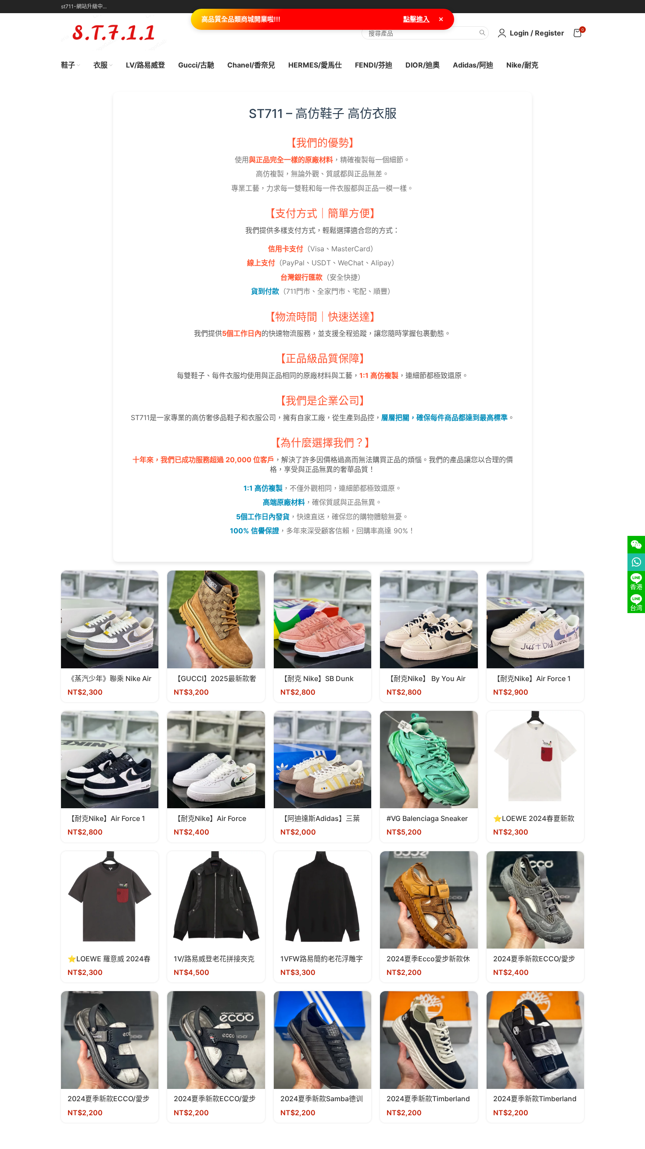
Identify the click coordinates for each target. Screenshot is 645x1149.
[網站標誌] (113, 32)
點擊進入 (416, 19)
